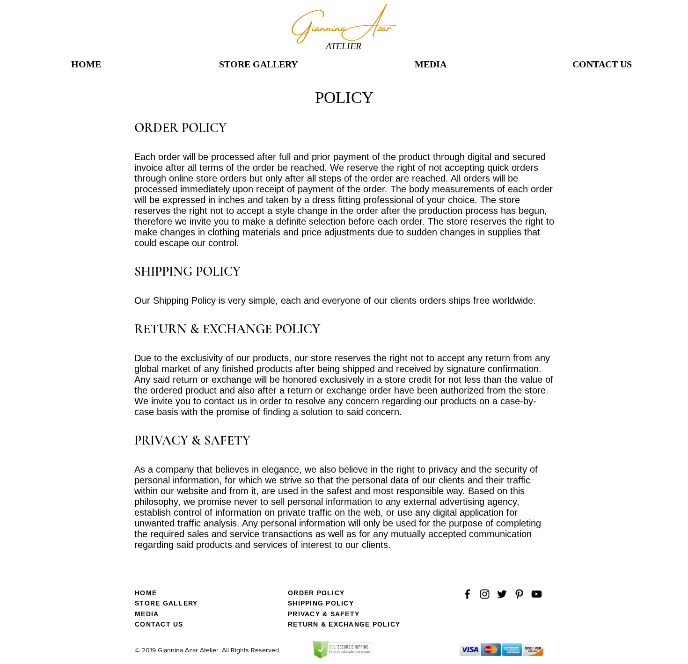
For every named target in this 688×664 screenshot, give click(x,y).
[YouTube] (536, 594)
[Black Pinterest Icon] (519, 594)
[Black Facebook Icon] (467, 594)
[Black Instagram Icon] (484, 594)
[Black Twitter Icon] (502, 594)
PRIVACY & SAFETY (323, 614)
